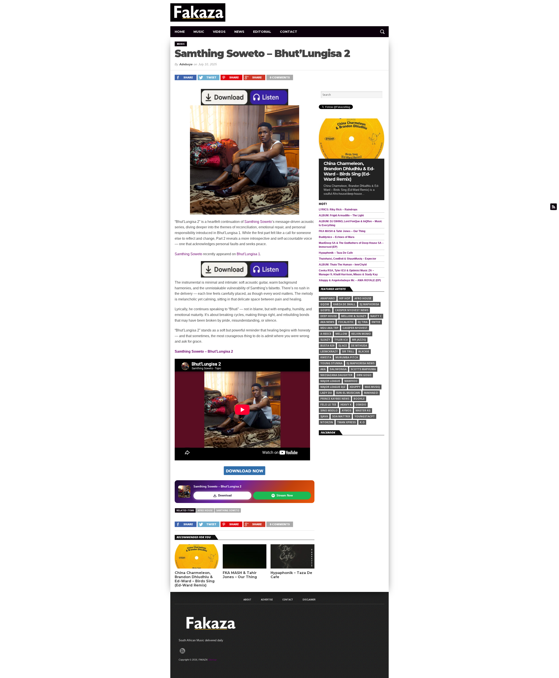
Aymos (346, 410)
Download (225, 495)
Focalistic (346, 322)
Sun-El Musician (348, 393)
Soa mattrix (341, 416)
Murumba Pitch (346, 357)
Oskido (361, 404)
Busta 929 (327, 345)
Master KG (363, 410)
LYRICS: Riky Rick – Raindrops (338, 209)
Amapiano (327, 298)
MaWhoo (350, 381)
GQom (324, 304)
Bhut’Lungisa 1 (248, 254)
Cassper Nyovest (355, 328)
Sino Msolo (329, 410)
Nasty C (376, 316)
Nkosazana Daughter (336, 375)
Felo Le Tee (328, 404)
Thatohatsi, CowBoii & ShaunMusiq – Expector (347, 258)
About (247, 599)
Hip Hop (344, 298)
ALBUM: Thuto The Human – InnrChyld (343, 264)
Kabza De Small (344, 304)
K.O (362, 422)
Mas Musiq (372, 387)
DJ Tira (362, 322)
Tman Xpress (346, 422)
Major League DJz (332, 387)
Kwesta (325, 357)
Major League (330, 381)
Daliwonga (338, 369)
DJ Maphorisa (369, 304)
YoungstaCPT (364, 416)
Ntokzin (326, 422)
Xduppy (355, 387)
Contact (288, 32)
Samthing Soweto (258, 222)
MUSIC (198, 32)
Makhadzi (371, 393)
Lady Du (326, 393)
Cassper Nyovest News (351, 310)
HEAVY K (346, 404)
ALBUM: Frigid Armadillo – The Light (341, 215)
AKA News (327, 322)
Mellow (341, 334)
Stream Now (284, 495)
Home (180, 32)
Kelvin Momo (361, 334)
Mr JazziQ (359, 340)
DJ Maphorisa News (360, 363)
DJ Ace (342, 345)
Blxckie (363, 351)
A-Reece (325, 334)
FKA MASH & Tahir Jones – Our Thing (240, 575)
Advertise (267, 599)
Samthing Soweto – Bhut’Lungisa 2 (204, 351)
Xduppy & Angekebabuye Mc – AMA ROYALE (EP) (350, 280)
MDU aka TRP (329, 328)
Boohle (359, 399)
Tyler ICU (341, 340)
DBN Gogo (364, 375)
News (239, 32)
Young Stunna (331, 363)
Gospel (325, 310)
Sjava (324, 416)
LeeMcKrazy (329, 351)
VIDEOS (219, 32)
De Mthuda (359, 345)
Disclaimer (309, 599)
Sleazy (325, 340)
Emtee (376, 322)
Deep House (328, 316)
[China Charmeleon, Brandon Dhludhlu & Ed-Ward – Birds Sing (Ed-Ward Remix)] (351, 157)
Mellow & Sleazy (353, 316)
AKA (323, 369)
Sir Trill (348, 351)
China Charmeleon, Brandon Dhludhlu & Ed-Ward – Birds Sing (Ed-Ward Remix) (195, 579)
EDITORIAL (262, 32)
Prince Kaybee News (334, 399)
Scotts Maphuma (363, 369)
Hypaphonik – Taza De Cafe (291, 575)
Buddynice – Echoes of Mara (336, 237)
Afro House (205, 510)
